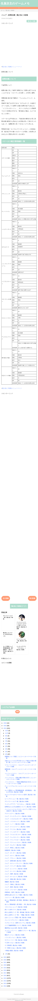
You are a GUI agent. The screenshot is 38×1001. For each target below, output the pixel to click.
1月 (6, 954)
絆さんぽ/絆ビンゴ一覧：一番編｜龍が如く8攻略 (19, 915)
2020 (5, 965)
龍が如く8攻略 (31, 21)
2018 (5, 970)
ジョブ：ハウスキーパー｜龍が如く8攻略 (17, 821)
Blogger (22, 994)
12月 (6, 730)
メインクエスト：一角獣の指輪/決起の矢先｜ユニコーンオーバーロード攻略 (20, 782)
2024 (5, 728)
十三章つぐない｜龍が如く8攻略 (14, 942)
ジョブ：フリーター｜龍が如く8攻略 (16, 889)
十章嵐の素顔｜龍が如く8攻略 (14, 950)
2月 (6, 754)
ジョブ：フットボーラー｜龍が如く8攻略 (17, 832)
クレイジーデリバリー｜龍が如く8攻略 (17, 920)
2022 (5, 960)
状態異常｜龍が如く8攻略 (12, 850)
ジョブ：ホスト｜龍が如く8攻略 (14, 855)
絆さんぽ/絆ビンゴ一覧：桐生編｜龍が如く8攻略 (19, 912)
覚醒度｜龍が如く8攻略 (12, 882)
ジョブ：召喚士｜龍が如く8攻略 (14, 884)
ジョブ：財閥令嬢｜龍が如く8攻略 (15, 861)
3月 (6, 751)
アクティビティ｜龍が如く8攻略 (14, 813)
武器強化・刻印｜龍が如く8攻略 (14, 892)
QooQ (21, 1000)
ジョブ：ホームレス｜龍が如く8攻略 (16, 876)
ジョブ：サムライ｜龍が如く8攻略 (15, 845)
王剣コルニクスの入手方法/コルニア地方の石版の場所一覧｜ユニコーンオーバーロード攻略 (20, 761)
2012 (5, 986)
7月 (6, 741)
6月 (6, 743)
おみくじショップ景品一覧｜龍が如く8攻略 (18, 917)
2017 (5, 973)
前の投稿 (32, 598)
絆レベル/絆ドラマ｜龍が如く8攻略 (15, 909)
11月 (6, 733)
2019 (5, 967)
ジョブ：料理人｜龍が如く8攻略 (14, 847)
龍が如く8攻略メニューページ (12, 66)
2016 (5, 975)
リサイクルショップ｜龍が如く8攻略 (16, 907)
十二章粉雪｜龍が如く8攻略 (13, 945)
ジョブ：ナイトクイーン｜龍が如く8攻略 (17, 826)
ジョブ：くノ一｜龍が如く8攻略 (14, 824)
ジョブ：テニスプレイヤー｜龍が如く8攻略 (18, 816)
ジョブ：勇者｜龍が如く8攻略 (14, 887)
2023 (5, 957)
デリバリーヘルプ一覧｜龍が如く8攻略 (17, 801)
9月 (6, 736)
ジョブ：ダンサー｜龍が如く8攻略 (15, 853)
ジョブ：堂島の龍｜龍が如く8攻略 (15, 879)
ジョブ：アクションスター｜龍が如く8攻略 (18, 842)
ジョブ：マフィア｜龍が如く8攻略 (15, 866)
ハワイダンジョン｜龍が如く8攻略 (15, 937)
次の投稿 (6, 598)
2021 (5, 962)
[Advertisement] (19, 43)
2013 (5, 983)
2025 (5, 725)
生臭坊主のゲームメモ (15, 3)
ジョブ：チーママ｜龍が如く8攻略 (15, 871)
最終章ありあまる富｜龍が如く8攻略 (16, 928)
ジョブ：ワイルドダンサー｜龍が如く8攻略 (18, 834)
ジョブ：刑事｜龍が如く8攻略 (14, 874)
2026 (5, 723)
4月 (6, 749)
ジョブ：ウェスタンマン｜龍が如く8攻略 (17, 837)
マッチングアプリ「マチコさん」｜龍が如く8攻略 (20, 804)
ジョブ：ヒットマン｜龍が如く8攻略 (16, 868)
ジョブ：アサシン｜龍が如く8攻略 (15, 858)
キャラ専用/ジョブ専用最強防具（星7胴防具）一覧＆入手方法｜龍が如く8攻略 (20, 791)
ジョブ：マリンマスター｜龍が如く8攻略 (17, 840)
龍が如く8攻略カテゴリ (19, 606)
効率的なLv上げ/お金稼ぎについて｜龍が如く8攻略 (20, 806)
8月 (6, 738)
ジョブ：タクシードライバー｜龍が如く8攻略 (19, 863)
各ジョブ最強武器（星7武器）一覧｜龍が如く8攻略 (20, 904)
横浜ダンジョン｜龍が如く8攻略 (14, 935)
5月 (6, 746)
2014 (5, 981)
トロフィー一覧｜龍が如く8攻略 (14, 897)
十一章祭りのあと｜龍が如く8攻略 (15, 948)
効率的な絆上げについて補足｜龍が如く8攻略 (19, 895)
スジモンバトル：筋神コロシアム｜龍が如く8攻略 (20, 923)
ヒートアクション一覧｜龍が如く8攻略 (17, 799)
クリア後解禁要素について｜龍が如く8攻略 (18, 925)
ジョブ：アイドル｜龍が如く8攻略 (15, 829)
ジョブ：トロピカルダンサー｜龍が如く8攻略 (19, 819)
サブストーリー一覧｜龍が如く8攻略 (16, 940)
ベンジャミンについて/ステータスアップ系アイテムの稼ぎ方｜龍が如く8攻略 (20, 810)
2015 (5, 978)
